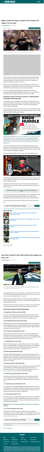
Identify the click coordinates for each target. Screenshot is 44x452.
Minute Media (8, 446)
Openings (13, 437)
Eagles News (9, 245)
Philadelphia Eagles (9, 77)
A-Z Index (5, 443)
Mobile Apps (6, 439)
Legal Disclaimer (24, 441)
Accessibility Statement (35, 441)
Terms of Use (6, 441)
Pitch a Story (23, 439)
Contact (22, 437)
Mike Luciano (6, 260)
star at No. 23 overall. (21, 296)
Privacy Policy (33, 439)
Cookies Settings (15, 443)
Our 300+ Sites (33, 437)
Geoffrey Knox (6, 25)
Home (4, 245)
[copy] (10, 28)
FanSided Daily (14, 439)
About (4, 437)
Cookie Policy (14, 441)
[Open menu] (3, 1)
